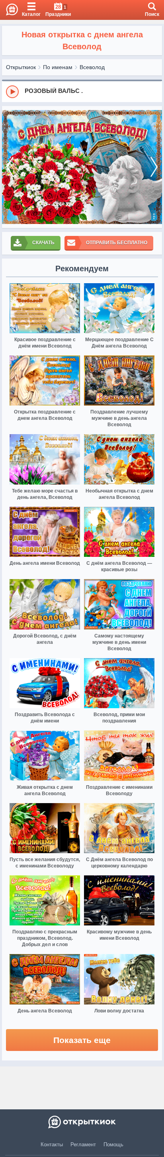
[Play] (12, 91)
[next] (154, 167)
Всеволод (92, 67)
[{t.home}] (82, 1122)
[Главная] (9, 10)
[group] (82, 91)
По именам (57, 67)
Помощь (113, 1144)
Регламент (83, 1144)
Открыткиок (21, 67)
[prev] (10, 167)
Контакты (52, 1144)
